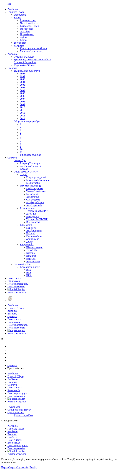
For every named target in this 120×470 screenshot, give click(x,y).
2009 (22, 104)
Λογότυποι (13, 9)
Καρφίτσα (31, 227)
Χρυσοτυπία (32, 197)
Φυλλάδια (25, 31)
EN (9, 3)
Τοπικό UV (32, 250)
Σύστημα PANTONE (37, 219)
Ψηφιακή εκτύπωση (36, 191)
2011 (22, 110)
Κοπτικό (30, 253)
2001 (22, 82)
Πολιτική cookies (16, 286)
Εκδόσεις (12, 68)
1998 (22, 73)
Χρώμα (24, 169)
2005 (22, 93)
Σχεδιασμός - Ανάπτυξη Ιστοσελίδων (32, 59)
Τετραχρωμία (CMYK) (37, 211)
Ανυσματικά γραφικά (30, 166)
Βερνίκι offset (33, 222)
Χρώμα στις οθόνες (30, 267)
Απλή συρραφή (34, 230)
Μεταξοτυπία (32, 194)
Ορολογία (12, 157)
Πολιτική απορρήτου (18, 283)
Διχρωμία (31, 213)
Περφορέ (30, 258)
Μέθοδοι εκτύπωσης (30, 185)
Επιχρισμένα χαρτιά (36, 177)
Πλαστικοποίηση (34, 247)
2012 (22, 112)
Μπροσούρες (26, 28)
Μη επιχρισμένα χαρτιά (38, 180)
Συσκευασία (20, 42)
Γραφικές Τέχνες (16, 12)
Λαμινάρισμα (33, 261)
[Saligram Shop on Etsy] (9, 346)
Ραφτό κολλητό (34, 236)
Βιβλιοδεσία (26, 225)
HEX (29, 275)
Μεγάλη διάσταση (35, 202)
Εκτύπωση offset (34, 188)
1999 (22, 76)
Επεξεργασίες (27, 244)
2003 (22, 87)
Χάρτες (23, 40)
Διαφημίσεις (20, 14)
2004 (22, 90)
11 (21, 152)
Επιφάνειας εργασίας (30, 155)
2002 (22, 84)
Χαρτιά (23, 174)
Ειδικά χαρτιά (33, 183)
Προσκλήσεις (27, 34)
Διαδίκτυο (13, 54)
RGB (29, 269)
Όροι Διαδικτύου (22, 264)
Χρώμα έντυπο (27, 208)
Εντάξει (33, 467)
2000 (22, 79)
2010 (22, 107)
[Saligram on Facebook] (9, 350)
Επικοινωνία (14, 281)
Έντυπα (17, 17)
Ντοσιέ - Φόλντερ (29, 23)
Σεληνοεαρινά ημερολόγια (27, 121)
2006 (22, 96)
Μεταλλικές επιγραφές (31, 51)
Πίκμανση (31, 255)
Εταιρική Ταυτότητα (30, 163)
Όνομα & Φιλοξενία (24, 56)
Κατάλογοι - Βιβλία (29, 26)
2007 (22, 98)
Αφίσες (23, 37)
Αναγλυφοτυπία (34, 205)
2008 (22, 101)
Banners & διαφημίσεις (25, 62)
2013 (22, 115)
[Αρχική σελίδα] (10, 300)
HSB (28, 272)
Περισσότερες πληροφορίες (15, 467)
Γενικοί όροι (20, 160)
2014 (22, 118)
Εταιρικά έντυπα (28, 20)
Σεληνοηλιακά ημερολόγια (27, 70)
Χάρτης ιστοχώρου (17, 292)
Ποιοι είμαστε (15, 278)
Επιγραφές (19, 45)
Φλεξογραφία (33, 199)
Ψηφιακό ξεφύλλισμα (24, 65)
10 (21, 149)
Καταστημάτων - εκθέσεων (33, 48)
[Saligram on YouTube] (9, 353)
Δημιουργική (32, 239)
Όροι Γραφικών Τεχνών (26, 171)
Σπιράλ (29, 241)
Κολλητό (30, 233)
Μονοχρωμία (32, 216)
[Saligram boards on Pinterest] (9, 357)
